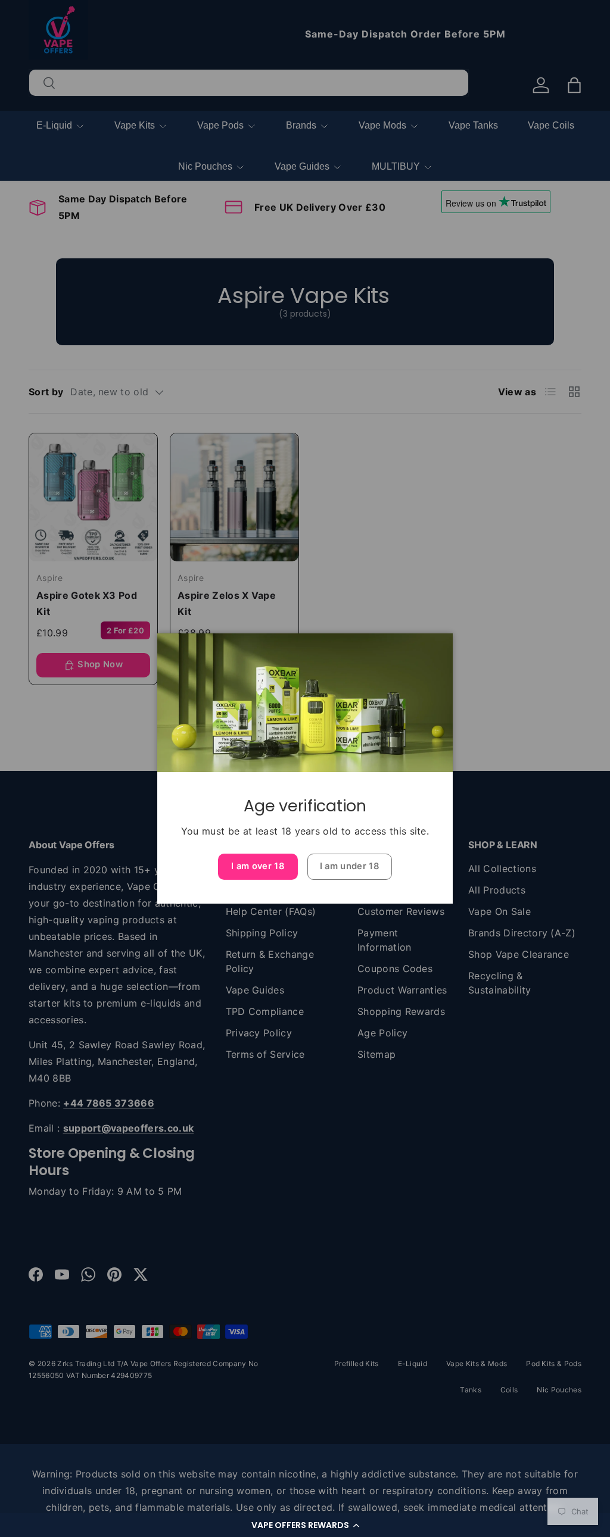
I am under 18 (349, 866)
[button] (305, 1525)
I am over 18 (258, 866)
